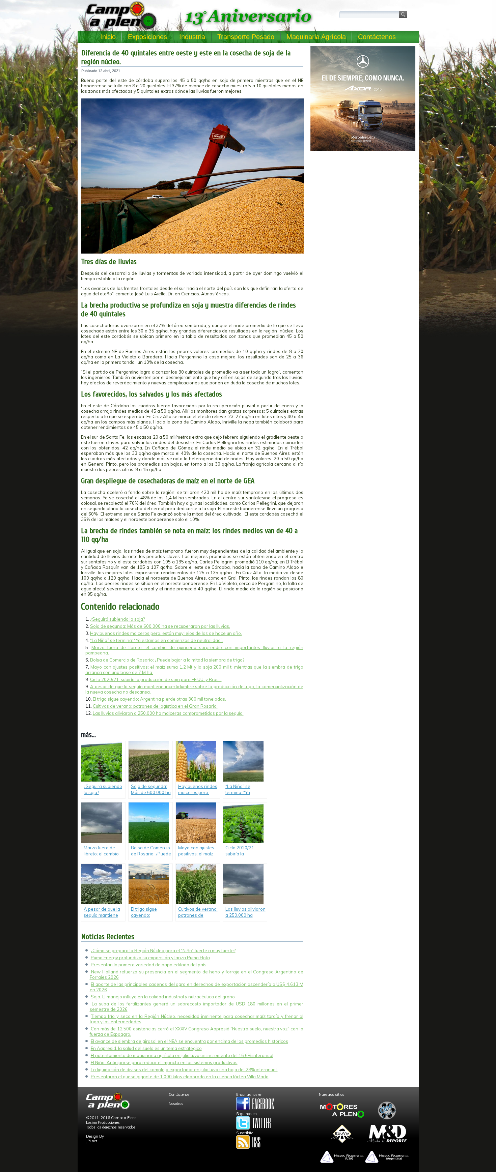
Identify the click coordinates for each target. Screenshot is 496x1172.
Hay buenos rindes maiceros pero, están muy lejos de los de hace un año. (166, 633)
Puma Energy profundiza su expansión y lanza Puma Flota (150, 957)
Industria (192, 36)
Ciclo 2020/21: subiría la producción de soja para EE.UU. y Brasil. (156, 679)
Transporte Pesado (245, 36)
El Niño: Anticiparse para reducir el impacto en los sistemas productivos (164, 1062)
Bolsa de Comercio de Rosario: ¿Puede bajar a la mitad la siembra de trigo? (167, 660)
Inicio (108, 36)
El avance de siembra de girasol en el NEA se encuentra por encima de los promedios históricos (189, 1041)
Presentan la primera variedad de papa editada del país (148, 964)
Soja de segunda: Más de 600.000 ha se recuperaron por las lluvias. (160, 626)
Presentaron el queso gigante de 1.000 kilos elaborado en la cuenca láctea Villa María (180, 1076)
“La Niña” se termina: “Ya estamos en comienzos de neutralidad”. (156, 640)
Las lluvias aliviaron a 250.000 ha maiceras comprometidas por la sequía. (168, 713)
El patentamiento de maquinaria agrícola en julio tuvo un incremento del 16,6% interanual (182, 1055)
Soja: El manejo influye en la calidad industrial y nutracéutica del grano (163, 996)
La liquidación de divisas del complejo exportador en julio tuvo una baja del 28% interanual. (184, 1069)
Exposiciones (147, 36)
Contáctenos (377, 36)
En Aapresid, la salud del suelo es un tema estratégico (146, 1048)
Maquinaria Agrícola (316, 36)
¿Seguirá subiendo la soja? (117, 619)
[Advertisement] (362, 201)
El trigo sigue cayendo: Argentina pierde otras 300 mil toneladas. (159, 699)
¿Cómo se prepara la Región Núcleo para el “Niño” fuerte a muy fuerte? (163, 950)
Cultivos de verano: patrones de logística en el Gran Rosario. (155, 706)
